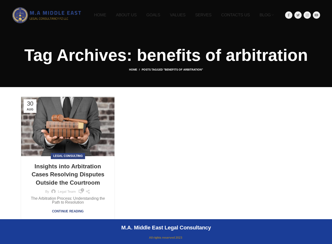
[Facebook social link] (288, 15)
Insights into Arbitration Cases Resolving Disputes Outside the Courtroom (68, 174)
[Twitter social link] (298, 15)
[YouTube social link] (316, 15)
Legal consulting (68, 156)
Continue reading (68, 211)
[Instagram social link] (307, 15)
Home (133, 69)
